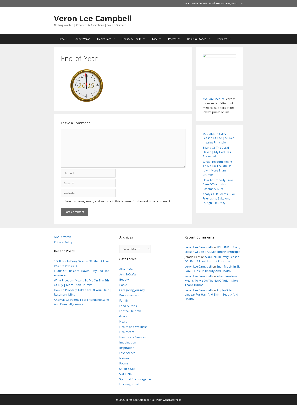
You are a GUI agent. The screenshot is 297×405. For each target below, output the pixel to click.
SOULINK (125, 374)
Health (123, 321)
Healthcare (126, 332)
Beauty (124, 279)
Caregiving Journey (132, 290)
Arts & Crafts (127, 274)
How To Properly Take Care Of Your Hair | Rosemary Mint (218, 184)
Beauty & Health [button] (131, 39)
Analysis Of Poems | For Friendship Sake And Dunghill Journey (219, 198)
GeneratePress (172, 399)
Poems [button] (172, 39)
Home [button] (61, 39)
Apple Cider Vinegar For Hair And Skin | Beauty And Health (211, 294)
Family (124, 300)
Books (123, 285)
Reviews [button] (222, 39)
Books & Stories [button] (196, 39)
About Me (126, 269)
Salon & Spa (127, 369)
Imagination (127, 342)
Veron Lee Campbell (93, 18)
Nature (124, 358)
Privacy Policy (63, 242)
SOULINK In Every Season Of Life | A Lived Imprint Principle (219, 138)
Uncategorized (129, 384)
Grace (123, 316)
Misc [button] (154, 39)
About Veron (82, 39)
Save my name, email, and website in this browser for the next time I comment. (118, 201)
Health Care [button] (104, 39)
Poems (123, 363)
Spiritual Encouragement (136, 379)
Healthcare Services (132, 337)
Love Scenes (127, 353)
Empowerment (129, 295)
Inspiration (126, 348)
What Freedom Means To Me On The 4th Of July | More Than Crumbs (212, 280)
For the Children (130, 311)
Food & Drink (128, 306)
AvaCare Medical (214, 99)
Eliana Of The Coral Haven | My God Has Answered (217, 152)
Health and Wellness (133, 327)
